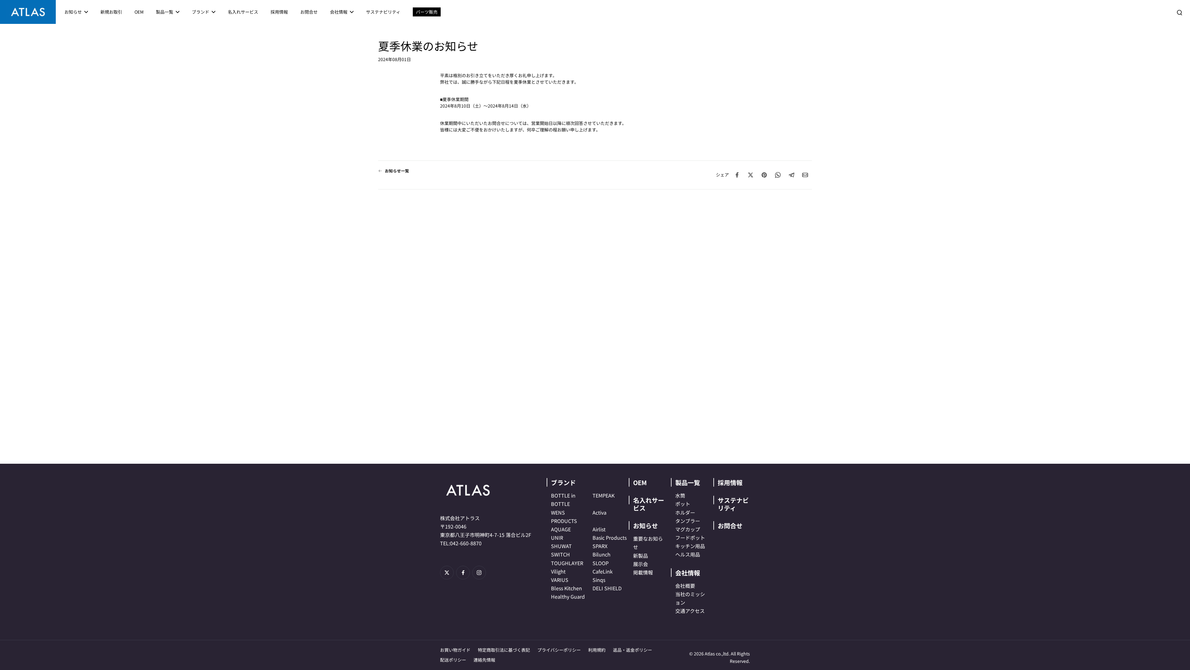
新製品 (640, 555)
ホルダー (685, 512)
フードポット (690, 537)
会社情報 (687, 572)
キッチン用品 (690, 546)
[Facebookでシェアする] (737, 175)
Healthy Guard (568, 596)
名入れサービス (648, 504)
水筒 (680, 495)
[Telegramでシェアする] (791, 175)
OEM (640, 482)
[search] (1179, 12)
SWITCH (560, 554)
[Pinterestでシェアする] (764, 175)
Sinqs (599, 579)
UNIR (557, 537)
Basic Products (610, 537)
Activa (599, 512)
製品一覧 (687, 482)
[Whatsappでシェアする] (778, 175)
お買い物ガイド (455, 650)
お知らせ (645, 525)
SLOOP (601, 563)
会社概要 (685, 585)
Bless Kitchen (566, 588)
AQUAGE (561, 529)
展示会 (640, 564)
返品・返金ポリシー (632, 650)
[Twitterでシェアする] (750, 175)
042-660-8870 (466, 543)
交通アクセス (690, 610)
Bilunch (601, 554)
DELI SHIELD (607, 588)
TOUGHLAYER (567, 563)
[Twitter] (447, 572)
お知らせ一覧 (397, 170)
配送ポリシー (453, 660)
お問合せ (730, 525)
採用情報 (730, 482)
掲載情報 (643, 572)
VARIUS (559, 579)
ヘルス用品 (687, 554)
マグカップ (687, 529)
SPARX (600, 546)
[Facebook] (463, 572)
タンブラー (687, 521)
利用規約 (597, 650)
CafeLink (603, 571)
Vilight (558, 571)
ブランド (563, 482)
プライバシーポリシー (559, 650)
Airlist (599, 529)
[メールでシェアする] (805, 175)
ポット (682, 503)
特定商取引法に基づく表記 (504, 650)
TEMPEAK (604, 495)
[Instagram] (479, 572)
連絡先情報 (484, 660)
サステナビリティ (733, 504)
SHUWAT (561, 546)
